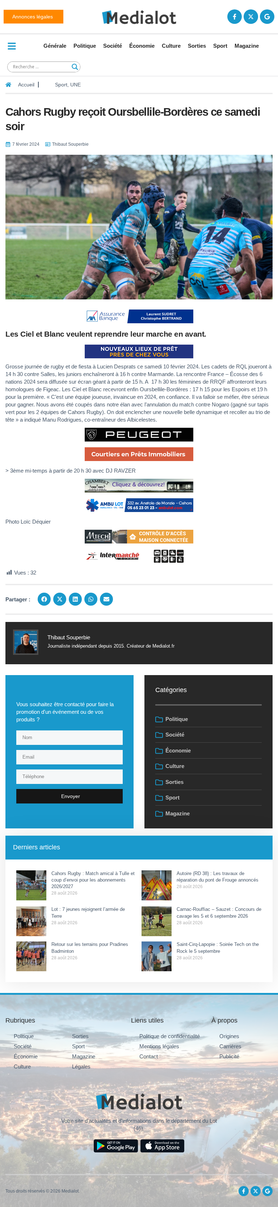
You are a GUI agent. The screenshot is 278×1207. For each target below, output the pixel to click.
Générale (54, 46)
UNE (75, 85)
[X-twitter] (251, 16)
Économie (142, 46)
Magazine (247, 46)
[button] (44, 599)
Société (112, 46)
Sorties (197, 46)
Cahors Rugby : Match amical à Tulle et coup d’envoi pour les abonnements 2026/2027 (93, 880)
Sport (220, 46)
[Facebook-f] (234, 16)
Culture (171, 46)
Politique (84, 46)
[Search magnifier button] (75, 67)
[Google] (267, 16)
